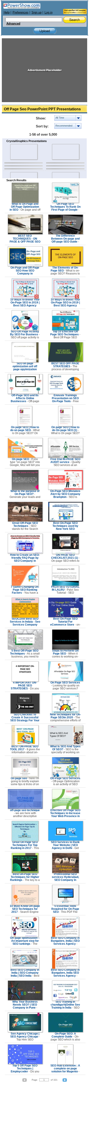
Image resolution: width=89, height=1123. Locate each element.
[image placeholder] (23, 152)
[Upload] (44, 31)
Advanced (13, 23)
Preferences (21, 12)
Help (7, 12)
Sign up (36, 12)
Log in (48, 12)
